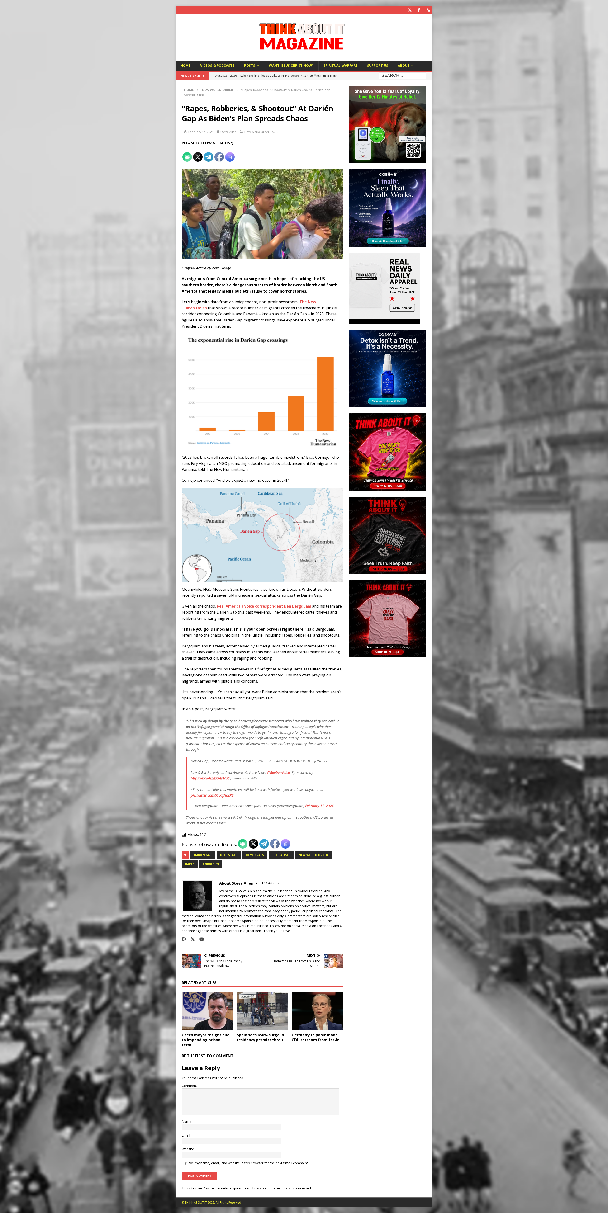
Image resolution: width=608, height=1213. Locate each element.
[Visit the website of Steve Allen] (184, 939)
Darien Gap (203, 855)
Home (185, 65)
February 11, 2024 (319, 805)
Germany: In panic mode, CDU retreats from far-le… (317, 1037)
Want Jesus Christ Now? (291, 65)
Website (188, 1149)
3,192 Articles (269, 883)
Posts (249, 65)
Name (186, 1121)
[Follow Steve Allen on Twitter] (191, 939)
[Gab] (428, 10)
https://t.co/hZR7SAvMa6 (210, 778)
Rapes (189, 864)
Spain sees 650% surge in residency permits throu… (261, 1037)
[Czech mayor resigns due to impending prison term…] (207, 1011)
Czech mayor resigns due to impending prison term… (205, 1040)
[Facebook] (419, 10)
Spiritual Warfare (340, 65)
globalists (281, 855)
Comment (189, 1085)
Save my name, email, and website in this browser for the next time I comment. (247, 1163)
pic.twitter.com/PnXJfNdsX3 (212, 795)
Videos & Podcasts (217, 65)
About (404, 65)
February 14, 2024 (201, 132)
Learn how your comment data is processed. (277, 1188)
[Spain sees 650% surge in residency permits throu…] (262, 1011)
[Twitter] (409, 10)
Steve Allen (228, 132)
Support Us (377, 65)
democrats (255, 855)
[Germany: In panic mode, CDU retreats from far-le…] (317, 1011)
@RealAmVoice (278, 772)
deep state (228, 855)
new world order (313, 855)
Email (186, 1135)
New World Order (256, 132)
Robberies (211, 864)
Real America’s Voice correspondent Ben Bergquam (264, 606)
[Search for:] (402, 75)
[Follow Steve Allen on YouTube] (200, 939)
